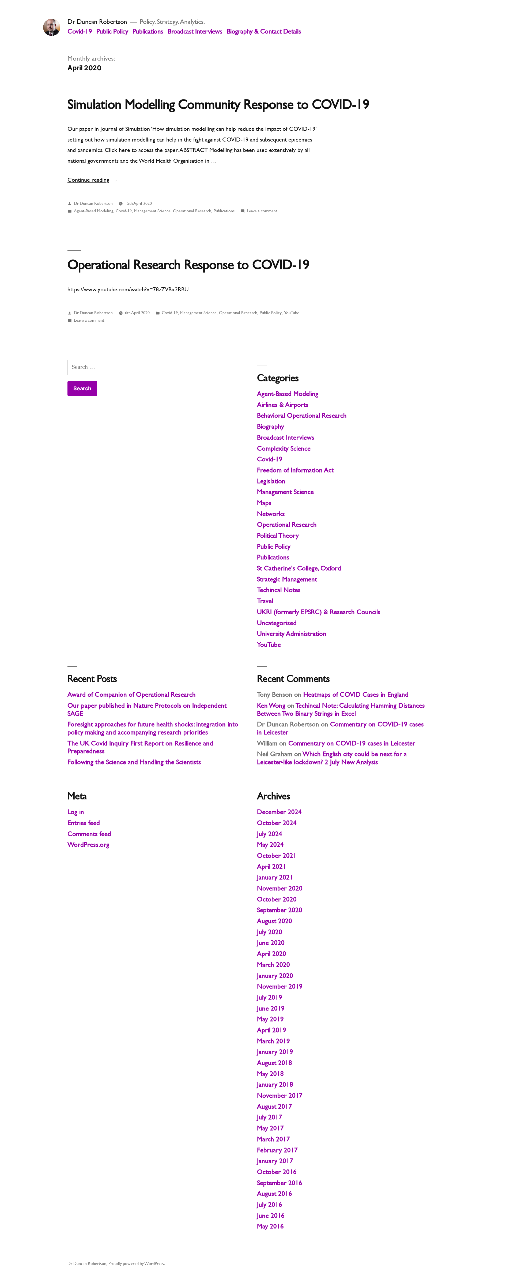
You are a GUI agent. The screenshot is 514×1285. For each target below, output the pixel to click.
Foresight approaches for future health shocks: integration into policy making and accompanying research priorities (152, 728)
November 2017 (280, 1095)
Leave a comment (262, 210)
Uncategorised (277, 623)
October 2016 (277, 1172)
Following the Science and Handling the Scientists (134, 762)
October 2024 (277, 823)
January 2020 (275, 975)
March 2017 (273, 1139)
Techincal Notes (279, 590)
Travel (265, 601)
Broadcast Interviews (195, 31)
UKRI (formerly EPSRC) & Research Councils (318, 612)
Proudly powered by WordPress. (136, 1263)
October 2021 (277, 855)
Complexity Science (284, 448)
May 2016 (270, 1226)
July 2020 (269, 932)
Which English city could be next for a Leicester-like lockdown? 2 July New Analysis (332, 758)
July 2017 (269, 1117)
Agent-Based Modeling (93, 210)
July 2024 (269, 834)
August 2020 (274, 921)
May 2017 (270, 1128)
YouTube (291, 312)
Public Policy (112, 31)
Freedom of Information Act (295, 470)
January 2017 (275, 1161)
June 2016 (271, 1215)
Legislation (271, 481)
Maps (264, 503)
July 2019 (269, 997)
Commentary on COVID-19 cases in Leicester (351, 743)
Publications (148, 31)
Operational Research (192, 210)
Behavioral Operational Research (302, 415)
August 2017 (274, 1106)
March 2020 (273, 964)
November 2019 (280, 986)
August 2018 (274, 1063)
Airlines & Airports (282, 404)
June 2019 (271, 1008)
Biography (270, 426)
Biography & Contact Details (264, 31)
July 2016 (269, 1204)
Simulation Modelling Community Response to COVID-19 (218, 104)
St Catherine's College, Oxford (299, 568)
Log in (75, 812)
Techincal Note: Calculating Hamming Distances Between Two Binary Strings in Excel (341, 709)
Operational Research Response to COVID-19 (188, 264)
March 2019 (273, 1041)
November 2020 (280, 888)
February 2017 (277, 1150)
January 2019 (275, 1052)
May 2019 (270, 1019)
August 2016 (274, 1193)
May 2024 (270, 844)
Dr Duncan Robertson (97, 21)
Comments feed (89, 834)
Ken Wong (271, 705)
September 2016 (279, 1183)
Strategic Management (287, 579)
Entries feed (83, 823)
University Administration (291, 633)
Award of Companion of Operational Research (131, 694)
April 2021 (271, 866)
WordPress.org (88, 844)
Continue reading (92, 179)
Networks (271, 514)
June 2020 (271, 942)
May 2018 (270, 1074)
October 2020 (277, 899)
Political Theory (278, 535)
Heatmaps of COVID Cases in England (356, 694)
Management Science (152, 210)
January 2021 (275, 877)
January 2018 (275, 1084)
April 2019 (271, 1030)
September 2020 (279, 910)
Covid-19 (79, 31)
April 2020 (271, 953)
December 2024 (279, 812)
